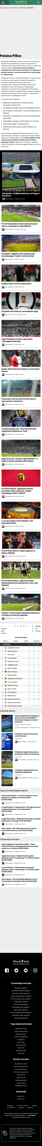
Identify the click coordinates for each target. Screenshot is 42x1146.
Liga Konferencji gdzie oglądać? (21, 996)
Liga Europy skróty (21, 1069)
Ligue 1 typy (21, 1048)
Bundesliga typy (21, 1045)
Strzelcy (37, 641)
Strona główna (4, 8)
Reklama (30, 1108)
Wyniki (26, 641)
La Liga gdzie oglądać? (21, 1002)
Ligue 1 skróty (21, 1083)
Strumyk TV (21, 1096)
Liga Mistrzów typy (21, 1029)
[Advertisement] (21, 31)
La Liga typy (21, 1039)
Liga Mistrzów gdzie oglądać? (21, 991)
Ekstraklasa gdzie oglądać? (21, 1015)
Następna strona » (38, 629)
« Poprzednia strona (3, 629)
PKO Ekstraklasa (21, 637)
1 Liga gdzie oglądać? (21, 1018)
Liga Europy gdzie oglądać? (21, 993)
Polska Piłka (22, 8)
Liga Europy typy (21, 1034)
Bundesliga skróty (21, 1080)
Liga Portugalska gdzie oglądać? (21, 1012)
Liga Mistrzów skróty (21, 1064)
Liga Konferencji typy (21, 1031)
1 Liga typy (21, 1053)
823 (32, 628)
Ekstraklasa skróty (21, 1086)
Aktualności (14, 8)
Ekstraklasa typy (21, 1050)
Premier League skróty (21, 1072)
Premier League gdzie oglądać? (21, 999)
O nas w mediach (22, 1105)
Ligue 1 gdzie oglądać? (21, 1010)
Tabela (5, 641)
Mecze (16, 641)
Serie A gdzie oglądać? (21, 1004)
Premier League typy (21, 1037)
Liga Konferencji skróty (21, 1066)
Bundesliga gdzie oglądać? (21, 1007)
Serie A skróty (21, 1077)
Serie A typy (21, 1042)
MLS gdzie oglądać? (21, 988)
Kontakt (21, 1108)
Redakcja (10, 1105)
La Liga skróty (21, 1075)
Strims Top (21, 1099)
